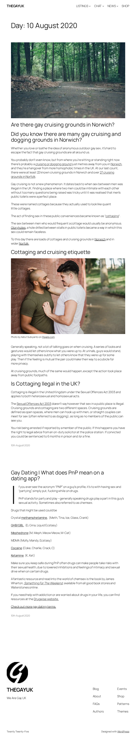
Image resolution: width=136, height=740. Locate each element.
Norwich (116, 164)
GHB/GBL (17, 525)
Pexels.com (48, 337)
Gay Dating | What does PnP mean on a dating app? (57, 475)
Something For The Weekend (43, 583)
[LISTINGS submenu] (90, 6)
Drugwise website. (46, 599)
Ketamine (17, 555)
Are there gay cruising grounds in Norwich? (63, 124)
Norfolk (24, 243)
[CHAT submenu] (103, 6)
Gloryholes (18, 227)
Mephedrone (20, 533)
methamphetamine (34, 518)
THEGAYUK (15, 6)
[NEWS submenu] (117, 6)
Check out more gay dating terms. (33, 606)
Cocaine (16, 548)
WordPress (123, 731)
